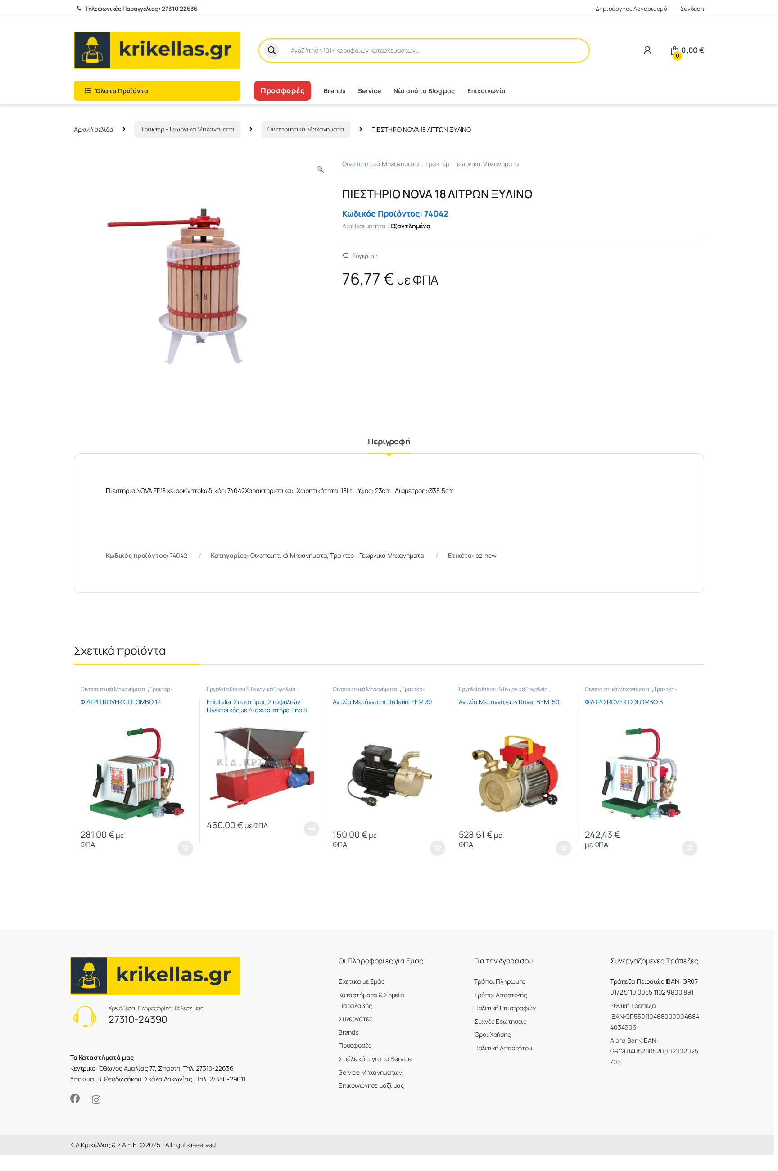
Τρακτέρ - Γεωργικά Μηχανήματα (187, 129)
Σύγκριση (365, 256)
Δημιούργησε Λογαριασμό (631, 9)
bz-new (486, 555)
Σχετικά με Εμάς (362, 981)
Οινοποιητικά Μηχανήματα (305, 129)
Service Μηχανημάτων (370, 1072)
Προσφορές (282, 90)
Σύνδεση (692, 9)
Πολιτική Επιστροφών (504, 1008)
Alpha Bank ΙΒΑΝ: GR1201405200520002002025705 (654, 1051)
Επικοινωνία (486, 90)
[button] (320, 169)
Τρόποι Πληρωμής (500, 981)
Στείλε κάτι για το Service (375, 1058)
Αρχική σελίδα (93, 129)
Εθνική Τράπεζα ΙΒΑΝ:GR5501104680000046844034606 (654, 1016)
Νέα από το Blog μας (424, 90)
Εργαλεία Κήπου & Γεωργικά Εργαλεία (251, 689)
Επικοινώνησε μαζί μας (371, 1085)
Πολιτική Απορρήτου (503, 1048)
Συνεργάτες (356, 1018)
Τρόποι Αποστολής (500, 994)
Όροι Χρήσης (492, 1034)
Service (369, 90)
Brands (334, 90)
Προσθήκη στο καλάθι (178, 848)
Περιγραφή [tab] (389, 442)
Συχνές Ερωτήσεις (500, 1021)
